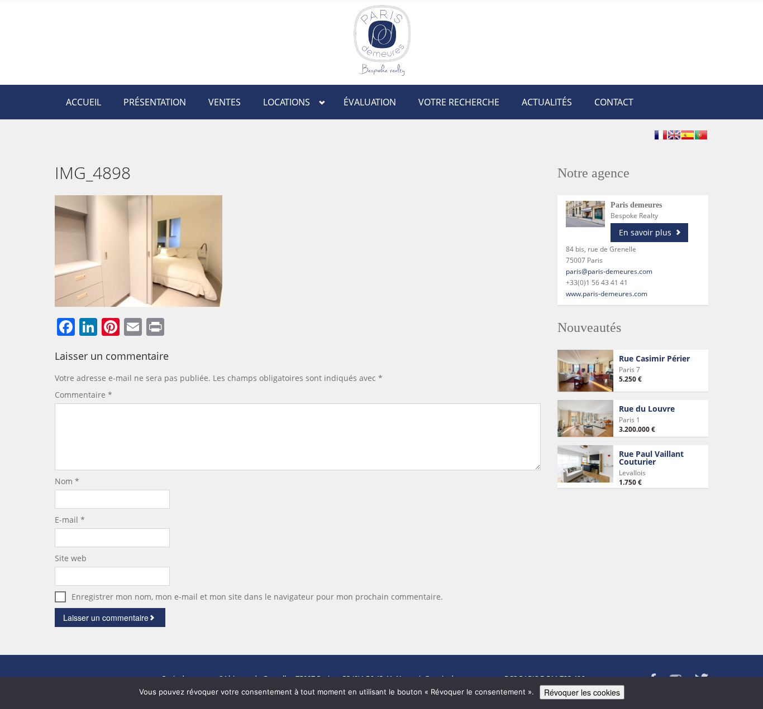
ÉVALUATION (370, 102)
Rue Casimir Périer (654, 358)
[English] (674, 135)
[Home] (382, 40)
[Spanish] (687, 135)
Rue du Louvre (647, 408)
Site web (71, 558)
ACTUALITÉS (547, 102)
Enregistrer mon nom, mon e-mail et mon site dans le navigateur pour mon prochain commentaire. (257, 596)
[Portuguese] (701, 135)
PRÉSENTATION (154, 102)
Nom (67, 481)
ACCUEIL (83, 102)
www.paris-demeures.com (606, 293)
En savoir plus (645, 232)
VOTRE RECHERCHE (458, 102)
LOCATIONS (286, 102)
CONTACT (613, 102)
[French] (661, 135)
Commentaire (83, 394)
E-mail (70, 519)
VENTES (224, 102)
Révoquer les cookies (582, 692)
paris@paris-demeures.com (609, 271)
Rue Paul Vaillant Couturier (651, 457)
